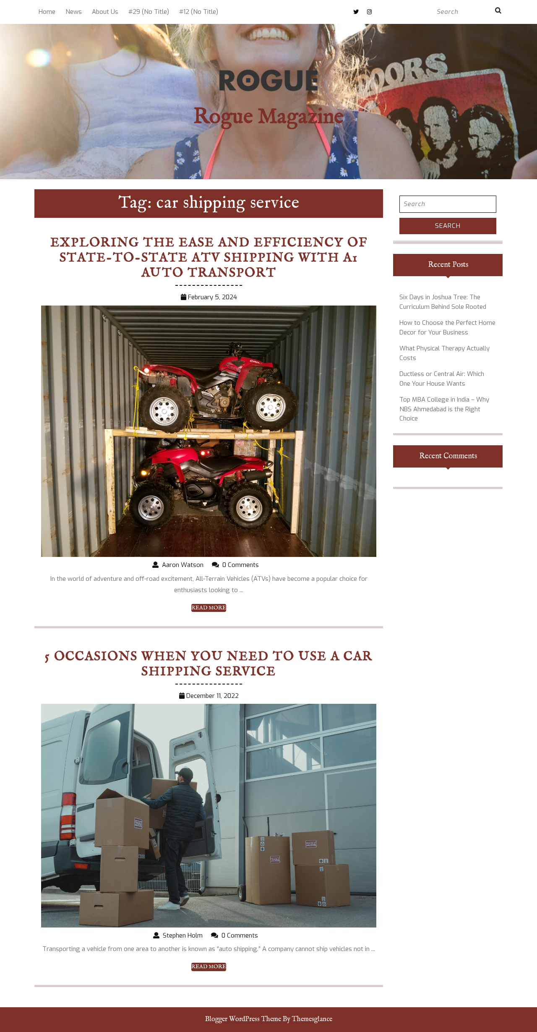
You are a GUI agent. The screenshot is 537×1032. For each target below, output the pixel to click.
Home (47, 12)
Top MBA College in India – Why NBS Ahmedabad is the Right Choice (444, 409)
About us (105, 12)
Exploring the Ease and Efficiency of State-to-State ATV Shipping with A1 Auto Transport (209, 258)
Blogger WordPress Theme (243, 1019)
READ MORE (208, 608)
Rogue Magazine (268, 117)
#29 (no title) (148, 12)
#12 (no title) (198, 12)
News (73, 12)
